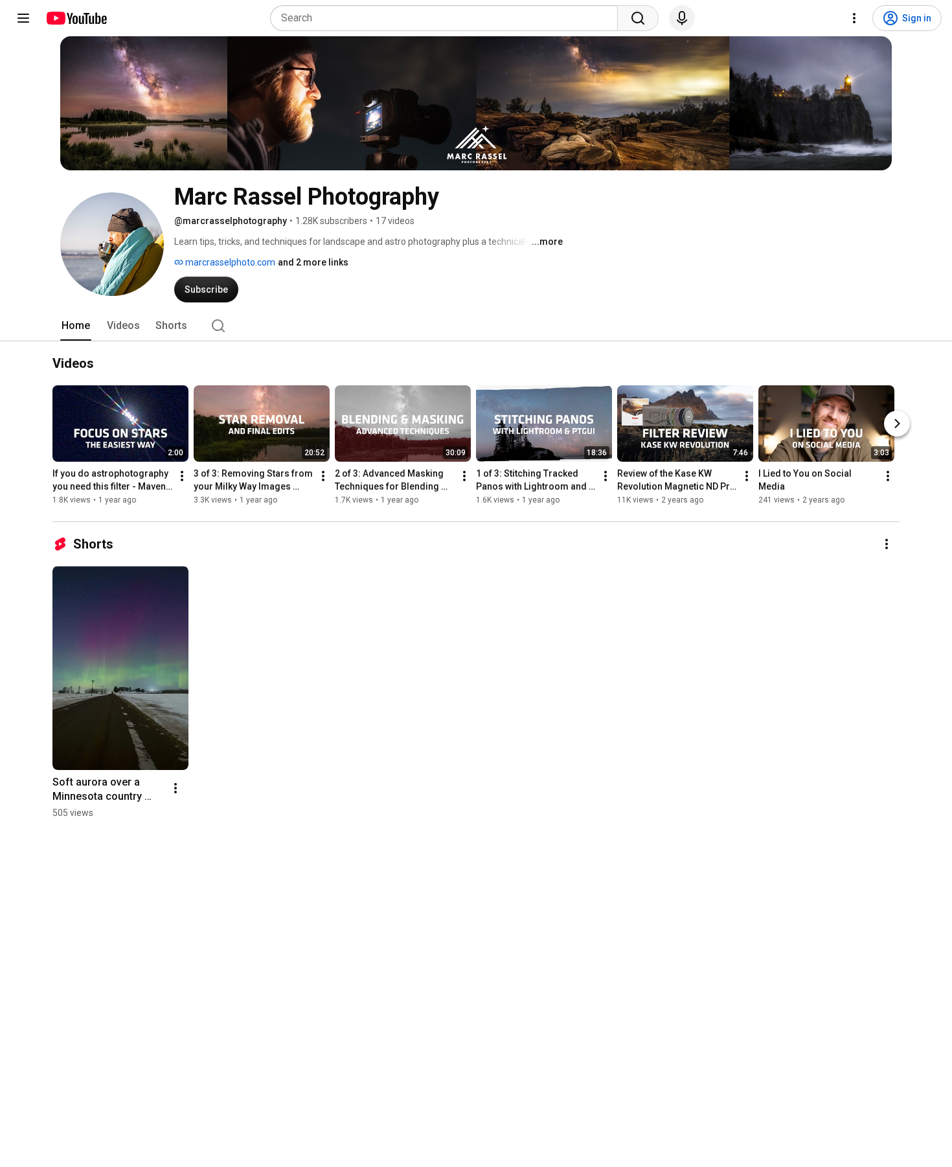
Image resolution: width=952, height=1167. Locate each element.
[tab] (75, 325)
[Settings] (854, 18)
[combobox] (448, 18)
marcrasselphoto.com (229, 262)
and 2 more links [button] (313, 262)
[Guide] (23, 18)
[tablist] (476, 325)
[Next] (897, 423)
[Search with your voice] (682, 18)
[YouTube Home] (76, 18)
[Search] (638, 18)
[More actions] (182, 476)
